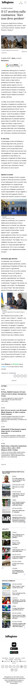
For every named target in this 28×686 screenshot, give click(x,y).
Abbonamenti (5, 658)
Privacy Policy (6, 661)
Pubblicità (11, 659)
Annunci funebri (17, 659)
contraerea (4, 373)
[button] (2, 666)
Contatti (23, 658)
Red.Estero (5, 60)
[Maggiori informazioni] (22, 65)
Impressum (17, 658)
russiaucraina (12, 373)
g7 (7, 373)
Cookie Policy (15, 661)
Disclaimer (11, 658)
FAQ (6, 659)
